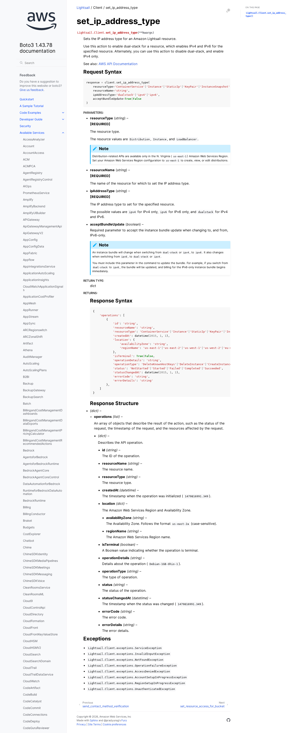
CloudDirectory (33, 614)
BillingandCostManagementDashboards (42, 411)
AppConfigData (33, 246)
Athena (28, 350)
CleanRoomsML (33, 594)
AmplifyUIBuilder (34, 213)
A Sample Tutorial (31, 106)
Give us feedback (32, 90)
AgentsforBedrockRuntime (41, 463)
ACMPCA (29, 166)
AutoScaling (31, 363)
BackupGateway (34, 390)
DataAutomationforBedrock (41, 484)
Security (25, 126)
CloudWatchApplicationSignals (43, 288)
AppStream (30, 316)
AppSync (29, 323)
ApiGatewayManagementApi (42, 226)
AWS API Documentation (118, 64)
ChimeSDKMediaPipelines (40, 560)
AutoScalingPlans (35, 370)
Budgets (28, 527)
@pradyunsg (111, 720)
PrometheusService (36, 193)
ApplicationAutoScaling (39, 273)
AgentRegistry (32, 173)
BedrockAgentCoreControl (41, 477)
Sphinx (94, 720)
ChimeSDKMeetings (36, 567)
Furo (124, 720)
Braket (27, 520)
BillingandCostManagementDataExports (42, 421)
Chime (27, 547)
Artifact (28, 343)
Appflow (28, 259)
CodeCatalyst (32, 701)
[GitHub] (228, 720)
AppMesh (29, 303)
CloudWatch (31, 681)
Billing (27, 507)
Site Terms (94, 724)
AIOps (27, 186)
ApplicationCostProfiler (38, 296)
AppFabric (30, 253)
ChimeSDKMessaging (37, 574)
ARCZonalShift (33, 336)
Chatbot (28, 540)
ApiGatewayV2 (33, 233)
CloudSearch (32, 654)
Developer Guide (31, 119)
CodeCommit (32, 708)
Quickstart (27, 99)
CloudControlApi (34, 607)
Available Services (32, 132)
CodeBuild (30, 694)
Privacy (81, 724)
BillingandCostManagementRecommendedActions (42, 442)
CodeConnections (35, 714)
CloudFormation (33, 621)
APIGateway (31, 219)
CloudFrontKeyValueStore (40, 634)
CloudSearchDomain (37, 661)
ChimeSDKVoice (34, 581)
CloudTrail (30, 667)
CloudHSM (30, 641)
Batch (27, 403)
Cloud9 (28, 601)
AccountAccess (33, 152)
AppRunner (30, 310)
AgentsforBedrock (35, 457)
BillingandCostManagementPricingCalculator (42, 431)
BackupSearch (33, 397)
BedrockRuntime (34, 500)
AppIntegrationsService (39, 266)
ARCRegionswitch (35, 330)
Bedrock (28, 450)
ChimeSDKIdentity (35, 554)
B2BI (26, 377)
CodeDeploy (31, 721)
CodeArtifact (31, 688)
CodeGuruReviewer (36, 728)
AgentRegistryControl (37, 179)
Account (28, 146)
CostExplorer (32, 534)
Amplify (28, 199)
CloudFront (30, 627)
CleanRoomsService (36, 587)
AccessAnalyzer (34, 139)
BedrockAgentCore (36, 470)
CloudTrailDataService (38, 674)
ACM (26, 159)
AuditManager (32, 356)
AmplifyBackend (34, 206)
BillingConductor (34, 514)
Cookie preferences (114, 724)
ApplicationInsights (36, 280)
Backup (28, 383)
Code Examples (30, 112)
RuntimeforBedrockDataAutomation (42, 492)
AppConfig (30, 239)
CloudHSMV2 (32, 647)
